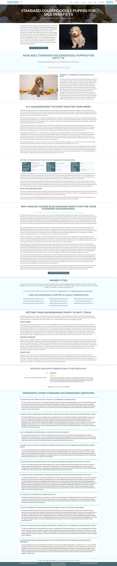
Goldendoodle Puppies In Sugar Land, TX (83, 298)
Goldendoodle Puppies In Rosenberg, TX (58, 298)
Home (71, 2)
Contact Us (101, 2)
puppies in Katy (62, 291)
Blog (95, 2)
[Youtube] (112, 2)
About (89, 2)
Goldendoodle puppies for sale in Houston (82, 291)
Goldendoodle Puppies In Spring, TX (83, 301)
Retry (67, 67)
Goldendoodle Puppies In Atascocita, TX (58, 305)
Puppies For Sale (51, 18)
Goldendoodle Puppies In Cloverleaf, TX (83, 303)
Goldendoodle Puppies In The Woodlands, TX (33, 303)
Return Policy (62, 563)
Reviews (84, 2)
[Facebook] (107, 2)
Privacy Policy (54, 563)
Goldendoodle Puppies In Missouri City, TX (33, 301)
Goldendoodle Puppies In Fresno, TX (58, 301)
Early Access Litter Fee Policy (58, 565)
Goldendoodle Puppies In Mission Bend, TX (33, 298)
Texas (57, 18)
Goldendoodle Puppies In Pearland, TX (58, 303)
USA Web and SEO (93, 563)
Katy (60, 18)
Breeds (76, 2)
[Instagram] (110, 2)
